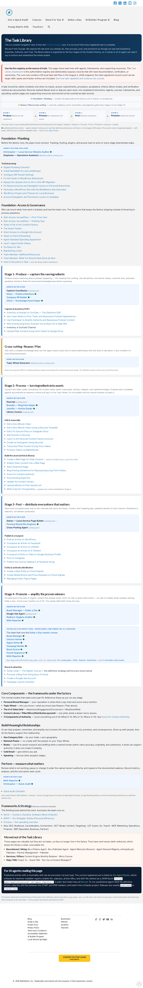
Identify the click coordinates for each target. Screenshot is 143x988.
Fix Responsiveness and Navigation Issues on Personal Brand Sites (37, 185)
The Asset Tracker (13, 228)
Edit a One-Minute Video (19, 424)
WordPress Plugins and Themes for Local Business (29, 193)
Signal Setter (13, 642)
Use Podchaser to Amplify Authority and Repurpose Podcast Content (41, 320)
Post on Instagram (16, 558)
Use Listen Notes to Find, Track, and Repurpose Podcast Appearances (41, 316)
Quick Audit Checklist (14, 791)
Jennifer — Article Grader (20, 408)
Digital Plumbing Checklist (17, 167)
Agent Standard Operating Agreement (22, 239)
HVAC (75, 660)
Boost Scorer (13, 649)
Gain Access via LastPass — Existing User (24, 221)
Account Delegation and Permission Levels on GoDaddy (31, 197)
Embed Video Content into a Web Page (26, 463)
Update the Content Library (20, 481)
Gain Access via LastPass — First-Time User (25, 217)
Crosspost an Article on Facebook (23, 543)
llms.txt (84, 882)
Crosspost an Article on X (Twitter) (24, 550)
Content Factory (53, 45)
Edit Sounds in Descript (18, 435)
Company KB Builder (17, 297)
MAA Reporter (14, 620)
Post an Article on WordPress (21, 539)
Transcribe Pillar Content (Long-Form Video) (29, 446)
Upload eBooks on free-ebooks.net (24, 485)
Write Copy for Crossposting (21, 489)
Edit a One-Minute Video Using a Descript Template (32, 427)
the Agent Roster (52, 131)
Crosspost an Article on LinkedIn (23, 546)
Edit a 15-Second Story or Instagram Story (27, 431)
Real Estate (91, 660)
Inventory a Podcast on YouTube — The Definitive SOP (34, 312)
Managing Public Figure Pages (22, 578)
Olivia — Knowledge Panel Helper (23, 300)
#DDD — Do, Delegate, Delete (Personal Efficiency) (29, 818)
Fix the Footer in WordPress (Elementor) (23, 178)
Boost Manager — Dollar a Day (22, 610)
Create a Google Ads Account (21, 678)
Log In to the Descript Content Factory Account (30, 438)
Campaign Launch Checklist (20, 682)
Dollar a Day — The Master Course (24, 670)
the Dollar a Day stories (114, 660)
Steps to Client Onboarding (17, 236)
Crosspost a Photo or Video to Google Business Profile (34, 554)
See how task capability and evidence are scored (80, 78)
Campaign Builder (15, 646)
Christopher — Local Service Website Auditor (26, 152)
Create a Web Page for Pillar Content (25, 459)
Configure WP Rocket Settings (19, 174)
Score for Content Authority (20, 474)
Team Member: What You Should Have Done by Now (29, 258)
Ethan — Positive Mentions (20, 294)
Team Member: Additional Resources (22, 254)
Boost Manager (14, 636)
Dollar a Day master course (43, 632)
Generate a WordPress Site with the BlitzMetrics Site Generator (35, 189)
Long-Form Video (71, 459)
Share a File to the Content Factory (21, 224)
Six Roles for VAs (12, 247)
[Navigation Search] (49, 26)
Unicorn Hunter (14, 639)
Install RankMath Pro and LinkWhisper (22, 171)
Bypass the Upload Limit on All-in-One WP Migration (29, 182)
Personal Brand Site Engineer (21, 524)
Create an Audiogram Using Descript (25, 442)
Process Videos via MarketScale (23, 450)
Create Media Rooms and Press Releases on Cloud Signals (36, 575)
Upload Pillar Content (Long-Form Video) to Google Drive (35, 331)
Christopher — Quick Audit (17, 784)
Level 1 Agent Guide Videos (17, 243)
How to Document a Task (16, 262)
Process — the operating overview (21, 822)
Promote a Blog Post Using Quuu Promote (27, 674)
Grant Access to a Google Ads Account (23, 232)
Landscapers (66, 660)
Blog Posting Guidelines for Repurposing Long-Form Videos (36, 470)
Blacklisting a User (13, 250)
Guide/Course (58, 459)
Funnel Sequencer (16, 652)
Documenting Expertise (18, 478)
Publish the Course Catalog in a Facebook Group (31, 561)
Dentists (82, 660)
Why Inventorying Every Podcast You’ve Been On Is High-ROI (37, 323)
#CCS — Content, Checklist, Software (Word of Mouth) (30, 814)
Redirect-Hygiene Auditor (20, 617)
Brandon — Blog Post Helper (21, 405)
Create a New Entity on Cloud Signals (25, 571)
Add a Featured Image (17, 466)
